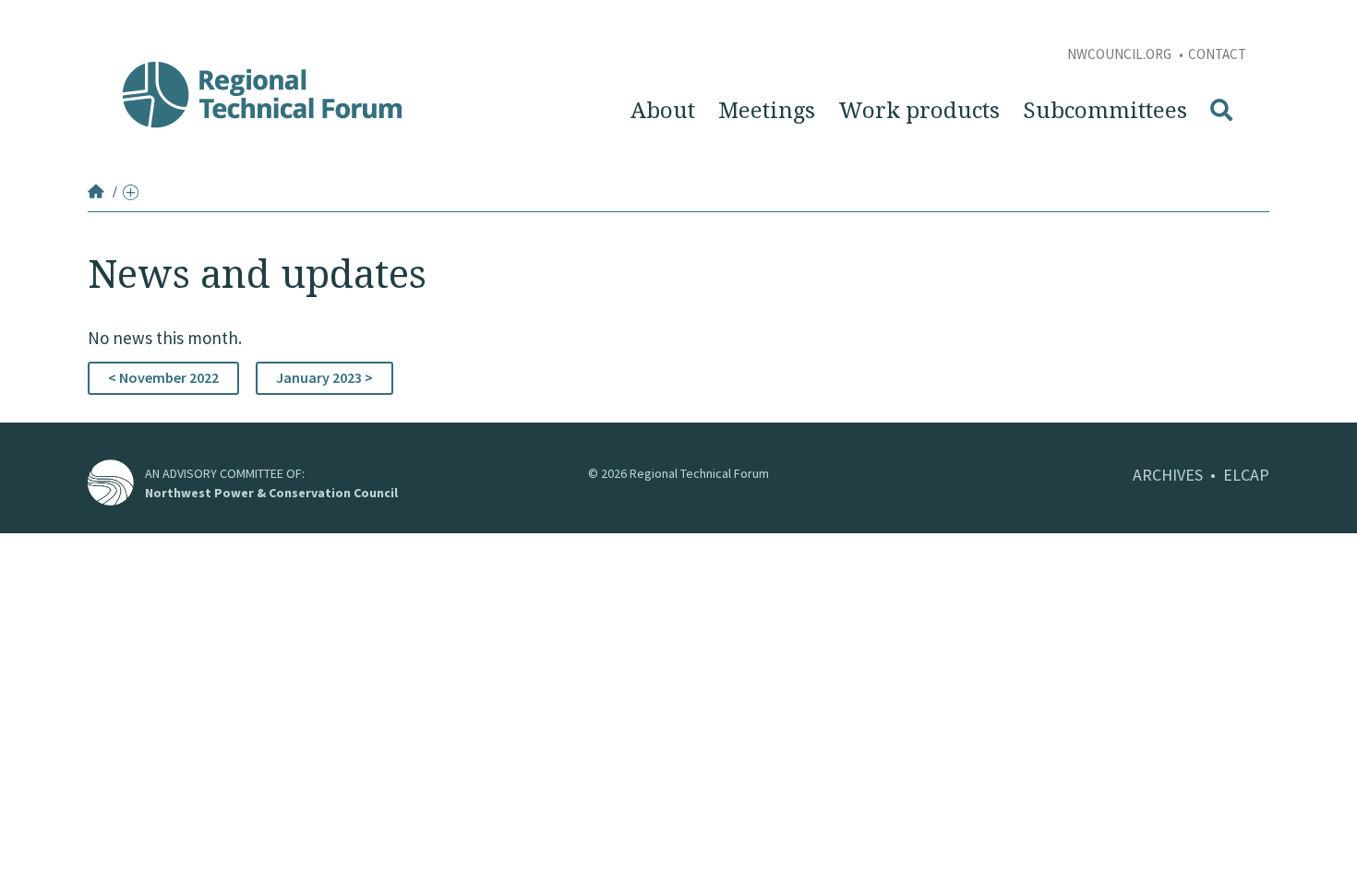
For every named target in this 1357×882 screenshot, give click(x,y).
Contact (1217, 54)
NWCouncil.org (1120, 54)
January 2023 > (324, 377)
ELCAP (1246, 474)
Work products (919, 111)
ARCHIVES (1168, 474)
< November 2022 (163, 377)
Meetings (766, 111)
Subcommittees (1105, 111)
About (662, 111)
